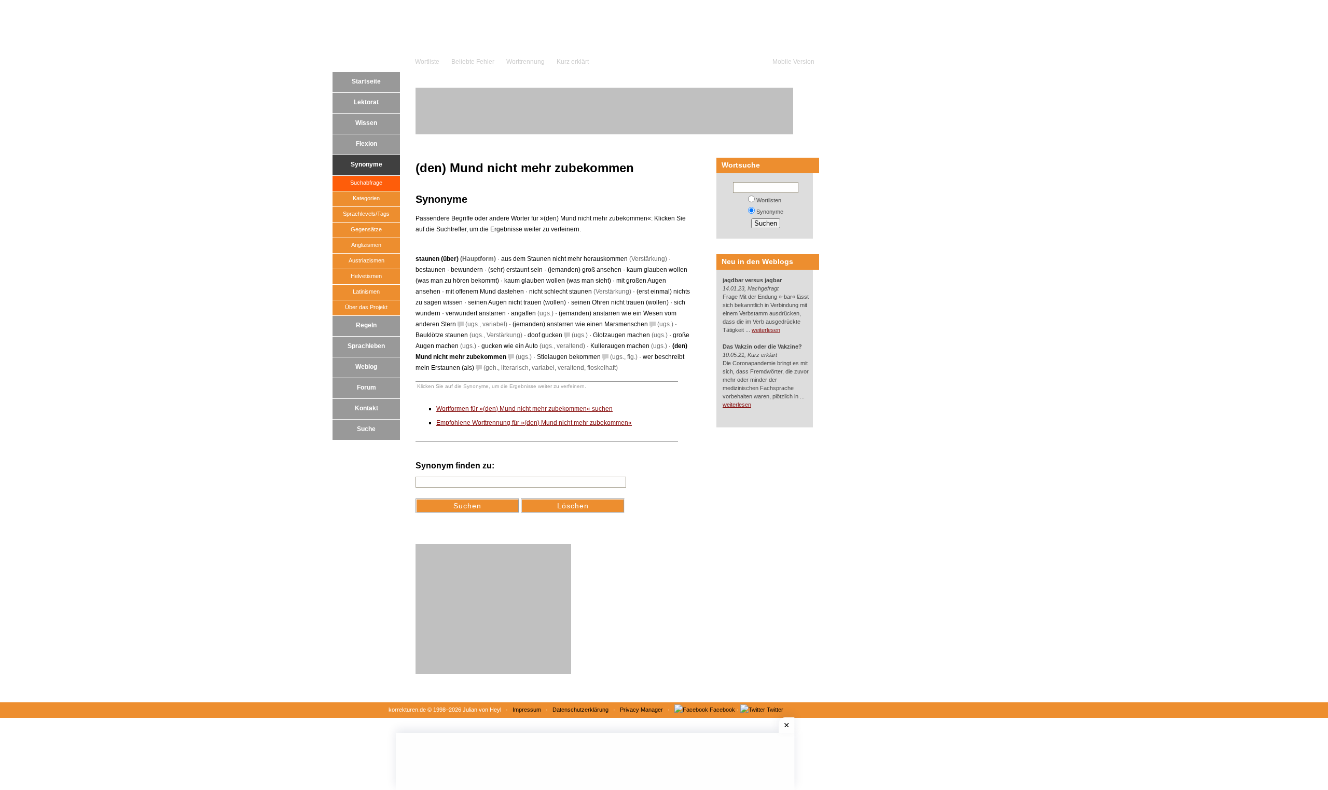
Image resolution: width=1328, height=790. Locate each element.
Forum (366, 387)
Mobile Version (793, 61)
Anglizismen (366, 245)
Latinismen (366, 291)
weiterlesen (766, 330)
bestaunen (431, 269)
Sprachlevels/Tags (366, 214)
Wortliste (427, 61)
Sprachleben (366, 346)
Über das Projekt (366, 307)
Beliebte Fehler (472, 61)
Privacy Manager (641, 709)
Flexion (366, 143)
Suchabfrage (366, 182)
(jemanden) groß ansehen (584, 269)
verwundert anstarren (476, 313)
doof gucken (545, 335)
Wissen (366, 123)
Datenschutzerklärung (580, 709)
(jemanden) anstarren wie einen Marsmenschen (580, 324)
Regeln (366, 325)
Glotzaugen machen (621, 335)
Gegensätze (366, 229)
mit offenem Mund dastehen (485, 291)
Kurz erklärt (573, 61)
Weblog (366, 366)
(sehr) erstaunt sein (515, 269)
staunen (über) (437, 258)
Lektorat (366, 102)
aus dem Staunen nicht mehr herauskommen (564, 258)
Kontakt (366, 408)
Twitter (775, 709)
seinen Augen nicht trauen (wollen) (517, 302)
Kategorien (366, 198)
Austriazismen (366, 260)
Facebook (722, 709)
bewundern (467, 269)
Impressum (527, 709)
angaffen (523, 313)
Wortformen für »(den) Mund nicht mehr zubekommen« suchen (524, 408)
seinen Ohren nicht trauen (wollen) (620, 302)
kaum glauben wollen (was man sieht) (557, 280)
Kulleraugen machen (619, 346)
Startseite (366, 81)
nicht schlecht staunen (560, 291)
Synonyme (366, 164)
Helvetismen (366, 276)
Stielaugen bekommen (569, 357)
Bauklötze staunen (442, 335)
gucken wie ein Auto (509, 346)
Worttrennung (525, 61)
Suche (366, 429)
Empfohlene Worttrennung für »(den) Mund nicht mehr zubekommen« (534, 422)
